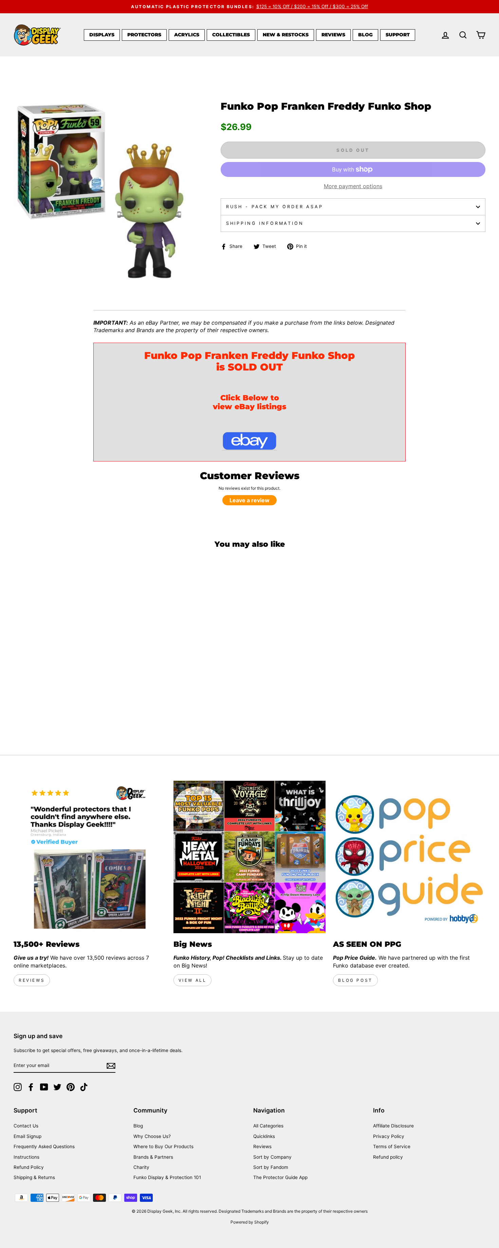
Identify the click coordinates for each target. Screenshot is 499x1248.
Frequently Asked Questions (44, 1146)
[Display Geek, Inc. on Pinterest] (71, 1087)
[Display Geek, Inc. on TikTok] (84, 1087)
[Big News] (249, 857)
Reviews (333, 35)
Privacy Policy (388, 1136)
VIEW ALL (193, 980)
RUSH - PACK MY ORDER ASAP (274, 206)
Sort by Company (272, 1157)
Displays (101, 35)
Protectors (144, 35)
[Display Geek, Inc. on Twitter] (57, 1087)
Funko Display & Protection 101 (167, 1177)
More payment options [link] (353, 186)
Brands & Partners (153, 1157)
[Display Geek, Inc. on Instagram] (18, 1087)
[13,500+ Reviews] (90, 857)
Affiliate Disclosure (393, 1125)
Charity (141, 1167)
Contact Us (26, 1125)
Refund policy (388, 1157)
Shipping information (265, 223)
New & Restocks (286, 35)
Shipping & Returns (34, 1177)
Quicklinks (264, 1136)
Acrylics (186, 35)
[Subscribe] (111, 1066)
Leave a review (249, 500)
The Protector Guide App (280, 1177)
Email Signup (27, 1136)
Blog (365, 35)
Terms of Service (391, 1146)
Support (398, 35)
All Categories (268, 1125)
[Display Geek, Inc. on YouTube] (44, 1087)
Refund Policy (29, 1167)
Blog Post (355, 980)
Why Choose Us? (152, 1136)
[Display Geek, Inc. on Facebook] (31, 1087)
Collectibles (231, 35)
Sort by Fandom (270, 1167)
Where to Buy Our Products (163, 1146)
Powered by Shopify (249, 1222)
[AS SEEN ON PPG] (409, 857)
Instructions (26, 1157)
